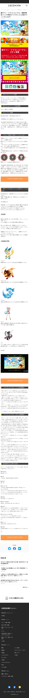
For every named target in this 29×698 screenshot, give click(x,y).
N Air (2, 664)
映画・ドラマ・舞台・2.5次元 (7, 638)
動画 (2, 647)
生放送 (2, 652)
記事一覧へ (25, 587)
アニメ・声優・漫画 (5, 622)
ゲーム (2, 631)
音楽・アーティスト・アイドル (7, 628)
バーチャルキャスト (5, 662)
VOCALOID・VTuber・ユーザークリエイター (7, 634)
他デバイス (16, 652)
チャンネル (3, 657)
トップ (2, 9)
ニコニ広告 (16, 647)
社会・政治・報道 (5, 625)
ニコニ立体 (3, 667)
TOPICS (3, 615)
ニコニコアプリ (4, 655)
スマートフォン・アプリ (19, 650)
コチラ (12, 101)
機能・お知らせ (4, 673)
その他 (5, 9)
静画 (2, 650)
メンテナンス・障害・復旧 (7, 676)
